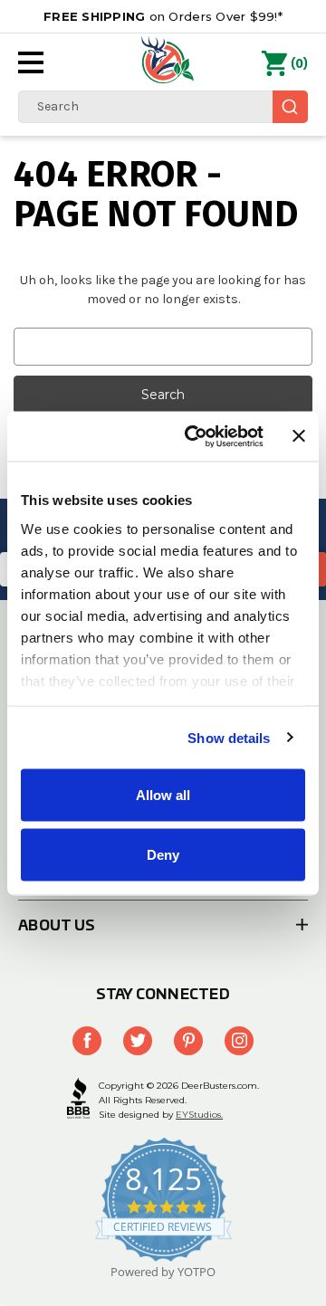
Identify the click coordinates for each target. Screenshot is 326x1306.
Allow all (163, 795)
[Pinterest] (188, 1040)
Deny (163, 854)
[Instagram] (239, 1040)
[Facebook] (86, 1040)
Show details (228, 737)
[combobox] (163, 107)
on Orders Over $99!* (163, 16)
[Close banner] (298, 436)
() (299, 63)
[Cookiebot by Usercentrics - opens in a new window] (195, 436)
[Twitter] (137, 1040)
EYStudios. (199, 1114)
